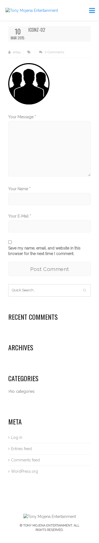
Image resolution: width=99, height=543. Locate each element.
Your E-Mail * (19, 216)
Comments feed (25, 460)
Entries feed (21, 449)
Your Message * (22, 117)
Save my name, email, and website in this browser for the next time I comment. (44, 251)
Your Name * (19, 189)
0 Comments (54, 52)
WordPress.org (24, 471)
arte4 (16, 52)
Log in (16, 437)
